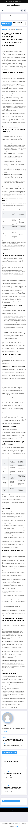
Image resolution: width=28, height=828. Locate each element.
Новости (4, 29)
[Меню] (2, 10)
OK (16, 826)
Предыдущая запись (6, 737)
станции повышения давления (18, 58)
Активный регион (13, 5)
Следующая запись (6, 743)
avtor (4, 725)
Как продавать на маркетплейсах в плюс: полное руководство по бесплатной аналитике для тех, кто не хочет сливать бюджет (13, 774)
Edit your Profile (19, 728)
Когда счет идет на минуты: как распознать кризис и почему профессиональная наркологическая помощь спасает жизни (13, 760)
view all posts (4, 731)
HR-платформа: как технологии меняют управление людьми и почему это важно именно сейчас (13, 740)
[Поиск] (21, 10)
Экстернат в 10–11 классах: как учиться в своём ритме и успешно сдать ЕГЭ (13, 746)
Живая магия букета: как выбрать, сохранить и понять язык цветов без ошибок (12, 788)
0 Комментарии (19, 29)
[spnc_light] (25, 10)
